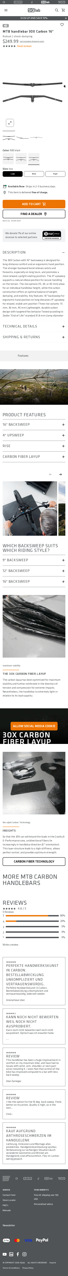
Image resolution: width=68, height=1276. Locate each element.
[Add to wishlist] (62, 25)
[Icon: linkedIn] (11, 1254)
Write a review (10, 944)
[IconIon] (18, 2)
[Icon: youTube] (5, 1254)
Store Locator (9, 1200)
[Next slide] (60, 474)
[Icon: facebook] (18, 1254)
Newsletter (9, 1225)
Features (23, 355)
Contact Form (9, 1195)
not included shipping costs (32, 41)
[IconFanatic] (32, 2)
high (55, 174)
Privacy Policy (27, 1268)
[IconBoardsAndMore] (6, 1178)
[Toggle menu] (6, 10)
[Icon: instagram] (24, 1254)
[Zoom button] (10, 123)
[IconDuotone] (4, 2)
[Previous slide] (50, 474)
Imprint (53, 1263)
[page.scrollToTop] (63, 1268)
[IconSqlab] (45, 2)
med (34, 174)
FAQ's (5, 1205)
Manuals (7, 1210)
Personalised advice (43, 1204)
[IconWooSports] (61, 2)
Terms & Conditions (11, 1268)
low (13, 174)
